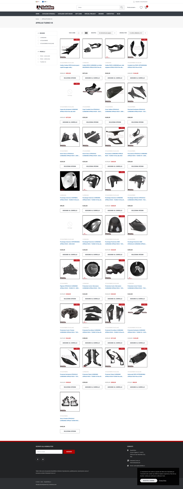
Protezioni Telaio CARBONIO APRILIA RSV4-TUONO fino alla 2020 (113, 375)
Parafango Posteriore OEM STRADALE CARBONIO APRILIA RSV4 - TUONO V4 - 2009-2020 (136, 243)
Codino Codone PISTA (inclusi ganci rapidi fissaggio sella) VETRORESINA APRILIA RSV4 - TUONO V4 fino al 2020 (69, 66)
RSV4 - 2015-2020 (45, 56)
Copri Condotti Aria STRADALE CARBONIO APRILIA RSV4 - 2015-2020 (92, 111)
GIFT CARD (78, 14)
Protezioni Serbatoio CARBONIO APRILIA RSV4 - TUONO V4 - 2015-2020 (137, 331)
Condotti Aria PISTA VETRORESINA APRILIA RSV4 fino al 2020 (137, 66)
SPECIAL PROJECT (90, 14)
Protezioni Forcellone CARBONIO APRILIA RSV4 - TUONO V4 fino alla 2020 (92, 331)
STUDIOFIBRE (44, 40)
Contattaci (110, 14)
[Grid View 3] (82, 33)
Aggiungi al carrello (92, 78)
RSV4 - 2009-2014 (45, 59)
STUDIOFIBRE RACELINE (47, 43)
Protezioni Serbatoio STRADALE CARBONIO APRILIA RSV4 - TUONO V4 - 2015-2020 (70, 375)
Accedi (137, 1)
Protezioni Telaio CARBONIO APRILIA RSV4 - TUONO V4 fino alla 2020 (92, 375)
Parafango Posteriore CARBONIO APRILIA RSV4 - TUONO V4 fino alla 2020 (92, 243)
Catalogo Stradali (48, 14)
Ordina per (123, 33)
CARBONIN (43, 37)
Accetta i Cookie (148, 481)
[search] (121, 7)
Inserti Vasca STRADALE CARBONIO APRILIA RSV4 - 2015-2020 (92, 155)
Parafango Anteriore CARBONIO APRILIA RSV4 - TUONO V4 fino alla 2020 (92, 199)
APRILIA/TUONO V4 (47, 19)
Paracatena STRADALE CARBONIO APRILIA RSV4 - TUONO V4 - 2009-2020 (137, 155)
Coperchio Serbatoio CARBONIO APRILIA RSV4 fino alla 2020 (69, 110)
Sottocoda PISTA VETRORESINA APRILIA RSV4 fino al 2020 (136, 375)
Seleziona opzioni (70, 78)
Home (37, 14)
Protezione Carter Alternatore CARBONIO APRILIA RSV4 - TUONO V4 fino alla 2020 (92, 287)
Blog (118, 14)
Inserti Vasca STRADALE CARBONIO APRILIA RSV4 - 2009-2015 (69, 155)
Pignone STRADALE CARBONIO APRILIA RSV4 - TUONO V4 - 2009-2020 (69, 287)
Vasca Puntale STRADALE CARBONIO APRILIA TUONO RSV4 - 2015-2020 (70, 420)
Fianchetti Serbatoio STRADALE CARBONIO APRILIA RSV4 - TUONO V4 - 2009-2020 (137, 111)
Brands (101, 14)
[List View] (78, 33)
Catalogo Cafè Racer (65, 14)
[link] (70, 49)
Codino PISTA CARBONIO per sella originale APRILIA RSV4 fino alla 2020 (114, 66)
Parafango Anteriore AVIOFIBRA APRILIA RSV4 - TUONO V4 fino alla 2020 (69, 199)
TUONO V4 (43, 62)
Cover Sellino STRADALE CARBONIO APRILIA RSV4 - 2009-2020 (114, 111)
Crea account (143, 1)
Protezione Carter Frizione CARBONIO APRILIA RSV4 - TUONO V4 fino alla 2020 (137, 287)
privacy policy (162, 480)
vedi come (72, 33)
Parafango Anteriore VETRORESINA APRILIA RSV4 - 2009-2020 (70, 243)
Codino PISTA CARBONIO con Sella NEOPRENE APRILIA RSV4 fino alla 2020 (92, 66)
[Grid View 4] (86, 33)
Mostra (93, 33)
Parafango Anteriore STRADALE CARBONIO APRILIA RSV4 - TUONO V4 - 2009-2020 (137, 199)
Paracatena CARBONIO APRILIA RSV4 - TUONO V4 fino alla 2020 (114, 154)
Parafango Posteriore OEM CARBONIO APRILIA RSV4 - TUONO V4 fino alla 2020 (115, 243)
